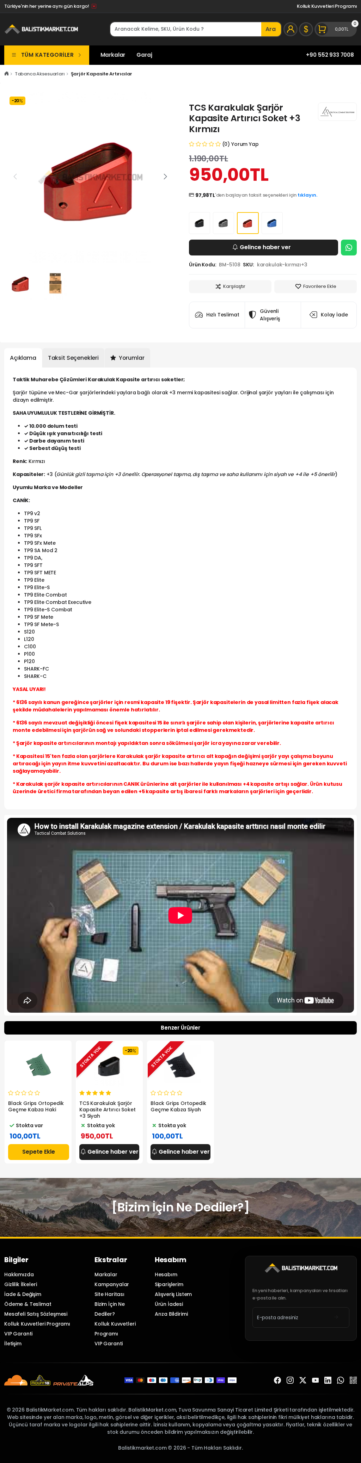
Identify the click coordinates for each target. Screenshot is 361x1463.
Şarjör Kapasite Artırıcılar (102, 73)
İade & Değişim (22, 1294)
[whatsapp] (340, 1380)
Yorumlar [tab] (131, 358)
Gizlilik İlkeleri (20, 1284)
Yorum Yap (245, 144)
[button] (165, 176)
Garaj (144, 54)
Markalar (113, 54)
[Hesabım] (290, 29)
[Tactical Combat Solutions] (337, 112)
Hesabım (166, 1274)
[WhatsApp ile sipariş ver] (349, 247)
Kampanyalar (111, 1284)
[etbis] (353, 1380)
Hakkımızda (18, 1274)
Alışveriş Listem (173, 1294)
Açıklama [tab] (23, 358)
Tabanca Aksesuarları (40, 73)
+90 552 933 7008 (330, 54)
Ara (270, 29)
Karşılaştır (234, 286)
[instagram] (290, 1380)
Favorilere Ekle (319, 286)
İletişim (13, 1343)
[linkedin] (327, 1380)
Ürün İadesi (169, 1304)
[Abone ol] (336, 1317)
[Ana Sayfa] (6, 73)
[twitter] (302, 1380)
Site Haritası (109, 1294)
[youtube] (315, 1380)
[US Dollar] (306, 29)
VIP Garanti (18, 1333)
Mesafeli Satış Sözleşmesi (35, 1313)
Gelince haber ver (265, 247)
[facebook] (277, 1380)
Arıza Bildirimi (171, 1313)
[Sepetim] (335, 29)
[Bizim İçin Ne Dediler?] (180, 1207)
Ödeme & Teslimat (27, 1304)
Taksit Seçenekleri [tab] (73, 358)
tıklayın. (307, 195)
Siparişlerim (169, 1284)
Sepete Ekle (38, 1152)
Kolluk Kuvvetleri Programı (327, 6)
